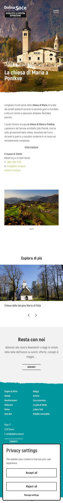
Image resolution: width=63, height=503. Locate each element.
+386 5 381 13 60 (13, 162)
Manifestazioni (10, 400)
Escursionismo (39, 400)
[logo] (15, 8)
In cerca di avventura (14, 65)
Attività (36, 396)
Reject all (31, 486)
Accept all (31, 473)
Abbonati (31, 367)
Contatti (14, 441)
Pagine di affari (10, 391)
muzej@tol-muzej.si (16, 166)
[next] (36, 315)
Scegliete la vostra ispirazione (15, 14)
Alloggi (36, 391)
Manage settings (31, 495)
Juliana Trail (38, 409)
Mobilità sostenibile (41, 414)
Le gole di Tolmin (40, 405)
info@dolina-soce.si (15, 434)
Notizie (7, 396)
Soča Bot (8, 414)
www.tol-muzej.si (12, 170)
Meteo (7, 409)
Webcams (8, 405)
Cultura (30, 65)
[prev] (29, 315)
